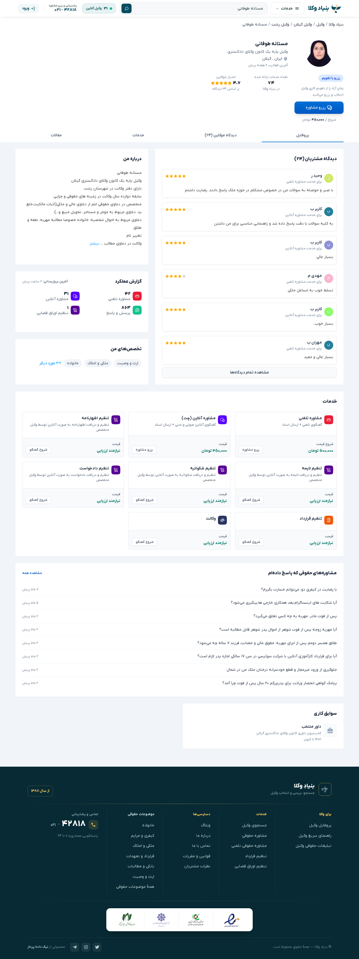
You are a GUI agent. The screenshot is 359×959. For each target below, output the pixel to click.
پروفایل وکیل (320, 825)
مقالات (56, 135)
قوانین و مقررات (196, 856)
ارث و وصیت (143, 876)
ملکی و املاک (143, 846)
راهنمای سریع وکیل (315, 835)
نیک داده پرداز (37, 947)
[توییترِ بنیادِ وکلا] (97, 947)
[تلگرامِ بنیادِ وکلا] (74, 947)
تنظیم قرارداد (256, 856)
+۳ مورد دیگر (50, 363)
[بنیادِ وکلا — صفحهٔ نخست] (325, 789)
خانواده (148, 825)
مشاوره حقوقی (254, 835)
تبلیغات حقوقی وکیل (314, 846)
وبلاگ (205, 825)
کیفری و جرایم (142, 835)
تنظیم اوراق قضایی (250, 866)
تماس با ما (201, 846)
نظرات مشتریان (197, 866)
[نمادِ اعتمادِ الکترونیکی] (231, 920)
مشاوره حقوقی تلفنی (249, 846)
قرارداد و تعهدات (140, 856)
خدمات (138, 135)
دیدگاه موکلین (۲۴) (220, 135)
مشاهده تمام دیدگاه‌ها (249, 372)
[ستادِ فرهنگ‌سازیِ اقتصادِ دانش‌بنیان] (196, 920)
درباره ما (203, 835)
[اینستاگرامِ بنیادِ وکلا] (85, 947)
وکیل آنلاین (94, 8)
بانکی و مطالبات (141, 866)
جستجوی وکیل (254, 825)
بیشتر (94, 244)
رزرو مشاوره (316, 107)
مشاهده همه (32, 573)
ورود (25, 8)
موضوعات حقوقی (141, 814)
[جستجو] (126, 8)
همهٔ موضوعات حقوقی (135, 886)
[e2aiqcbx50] (319, 53)
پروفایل (302, 135)
